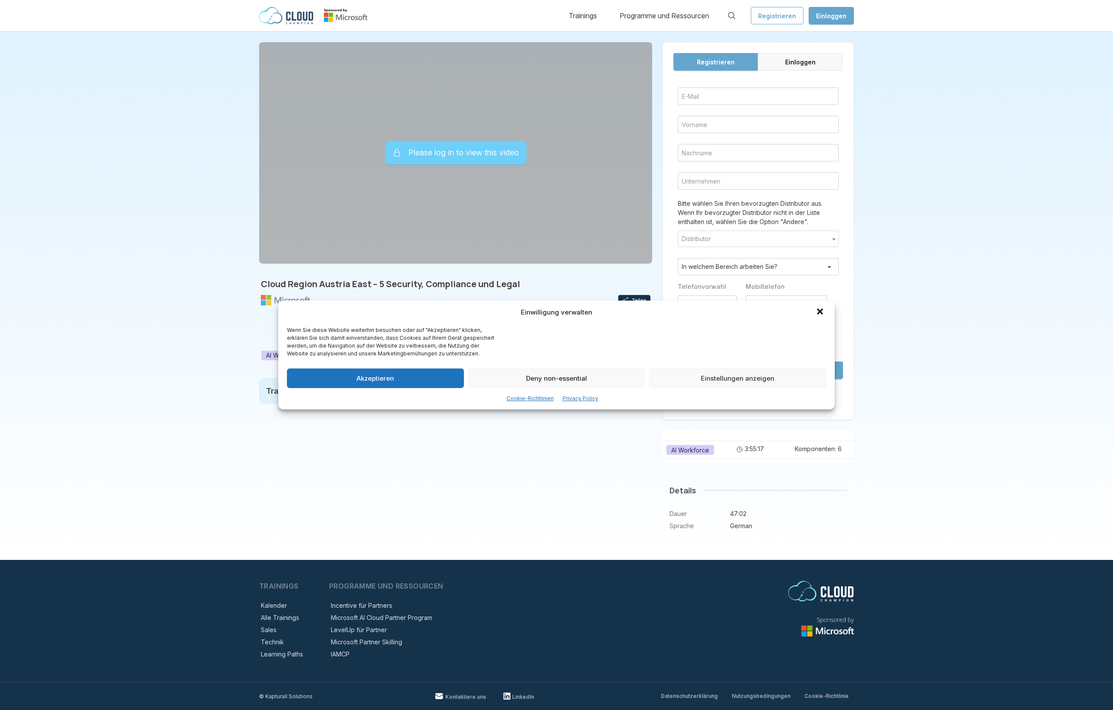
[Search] (731, 15)
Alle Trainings (280, 617)
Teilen (639, 300)
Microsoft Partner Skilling (366, 642)
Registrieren (777, 16)
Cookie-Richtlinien (530, 398)
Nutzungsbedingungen (761, 696)
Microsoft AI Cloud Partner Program (381, 617)
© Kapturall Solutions (286, 696)
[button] (821, 312)
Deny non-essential (556, 378)
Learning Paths (282, 654)
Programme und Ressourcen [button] (664, 15)
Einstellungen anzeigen (737, 378)
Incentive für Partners (361, 605)
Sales (269, 629)
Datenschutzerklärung (689, 696)
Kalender (274, 605)
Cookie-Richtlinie (826, 696)
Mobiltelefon (765, 286)
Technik (272, 642)
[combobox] (758, 239)
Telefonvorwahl (702, 286)
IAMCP (340, 654)
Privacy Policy (580, 398)
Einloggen (831, 16)
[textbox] (758, 239)
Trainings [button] (583, 15)
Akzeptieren (375, 378)
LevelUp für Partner (359, 629)
